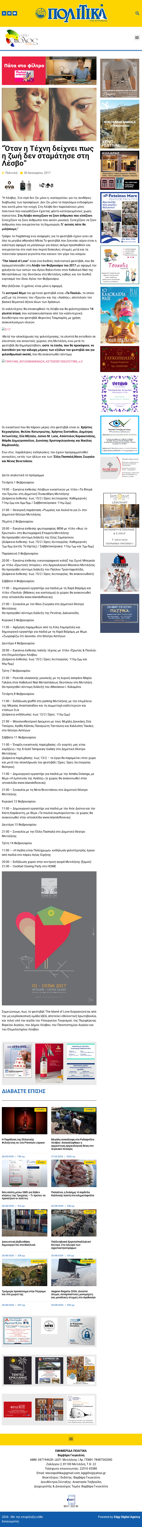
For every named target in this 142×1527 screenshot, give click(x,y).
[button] (137, 37)
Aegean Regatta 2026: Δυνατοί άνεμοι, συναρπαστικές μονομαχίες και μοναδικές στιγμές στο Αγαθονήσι (73, 1294)
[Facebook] (9, 13)
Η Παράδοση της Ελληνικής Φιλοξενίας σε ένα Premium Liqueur (23, 1141)
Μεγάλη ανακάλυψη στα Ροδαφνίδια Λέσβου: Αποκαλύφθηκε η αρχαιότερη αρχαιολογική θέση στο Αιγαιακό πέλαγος (72, 1144)
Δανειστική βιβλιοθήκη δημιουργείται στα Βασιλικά (18, 1243)
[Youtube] (15, 13)
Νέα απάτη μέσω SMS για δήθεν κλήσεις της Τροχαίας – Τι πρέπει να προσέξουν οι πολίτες (23, 1195)
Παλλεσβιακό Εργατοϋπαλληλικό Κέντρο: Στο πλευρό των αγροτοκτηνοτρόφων (71, 1244)
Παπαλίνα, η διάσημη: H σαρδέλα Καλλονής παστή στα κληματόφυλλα (72, 1194)
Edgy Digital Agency (127, 1517)
